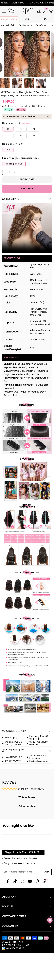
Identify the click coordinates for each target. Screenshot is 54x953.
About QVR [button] (9, 897)
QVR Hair (11, 942)
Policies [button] (7, 907)
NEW (45, 19)
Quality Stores (15, 948)
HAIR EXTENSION (9, 19)
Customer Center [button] (14, 916)
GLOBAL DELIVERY (16, 731)
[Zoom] (9, 71)
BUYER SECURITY (15, 750)
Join (46, 872)
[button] (25, 25)
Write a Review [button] (27, 797)
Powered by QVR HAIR (15, 945)
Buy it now (27, 189)
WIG (27, 19)
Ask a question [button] (27, 806)
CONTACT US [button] (10, 926)
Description (13, 199)
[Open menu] (5, 11)
